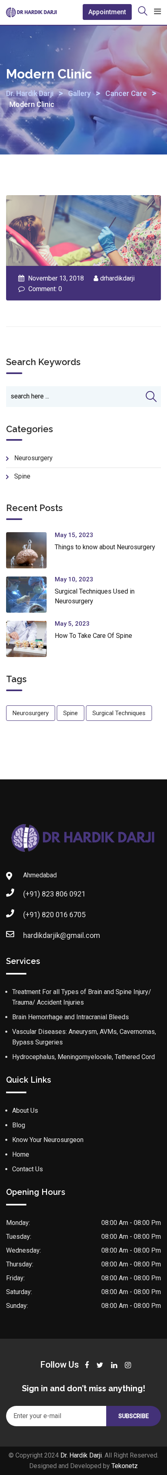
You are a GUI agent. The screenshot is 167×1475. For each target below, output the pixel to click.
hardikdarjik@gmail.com (61, 935)
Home (20, 1154)
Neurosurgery (33, 458)
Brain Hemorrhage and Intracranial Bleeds (70, 1017)
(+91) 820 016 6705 (54, 914)
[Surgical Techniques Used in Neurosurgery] (30, 595)
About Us (25, 1110)
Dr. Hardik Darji (81, 1455)
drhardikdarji (117, 278)
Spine (22, 476)
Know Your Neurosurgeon (48, 1140)
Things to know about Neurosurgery (105, 547)
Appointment (107, 12)
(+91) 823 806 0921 (54, 894)
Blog (18, 1125)
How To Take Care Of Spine (93, 636)
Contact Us (27, 1169)
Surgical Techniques (119, 713)
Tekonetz (124, 1466)
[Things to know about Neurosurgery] (30, 550)
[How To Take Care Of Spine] (30, 639)
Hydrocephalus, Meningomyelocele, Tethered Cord (83, 1057)
